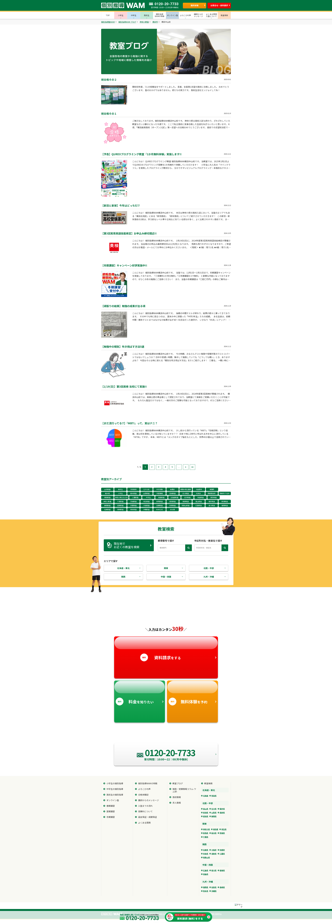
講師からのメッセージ (148, 800)
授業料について (145, 811)
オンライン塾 (112, 800)
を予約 (189, 702)
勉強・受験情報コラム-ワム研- (184, 790)
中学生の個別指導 (114, 789)
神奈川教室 (144, 22)
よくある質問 (144, 822)
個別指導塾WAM (108, 22)
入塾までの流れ (145, 806)
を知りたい (136, 702)
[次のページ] (185, 467)
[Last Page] (192, 467)
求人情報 (176, 802)
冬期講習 (110, 817)
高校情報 (176, 797)
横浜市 (155, 22)
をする (161, 657)
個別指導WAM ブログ (127, 22)
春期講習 (110, 806)
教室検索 (208, 783)
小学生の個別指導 (114, 783)
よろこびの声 (144, 789)
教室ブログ (177, 783)
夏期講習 (110, 811)
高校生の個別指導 (114, 794)
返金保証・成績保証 (147, 817)
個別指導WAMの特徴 (147, 783)
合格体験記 (143, 794)
